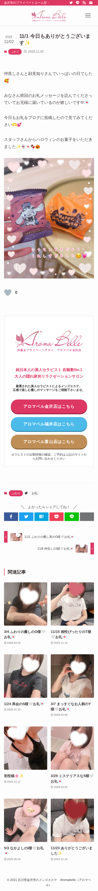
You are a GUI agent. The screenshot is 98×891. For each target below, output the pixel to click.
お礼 (35, 493)
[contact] (90, 3)
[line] (77, 3)
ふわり (15, 51)
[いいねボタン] (8, 292)
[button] (88, 16)
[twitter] (71, 3)
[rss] (84, 3)
